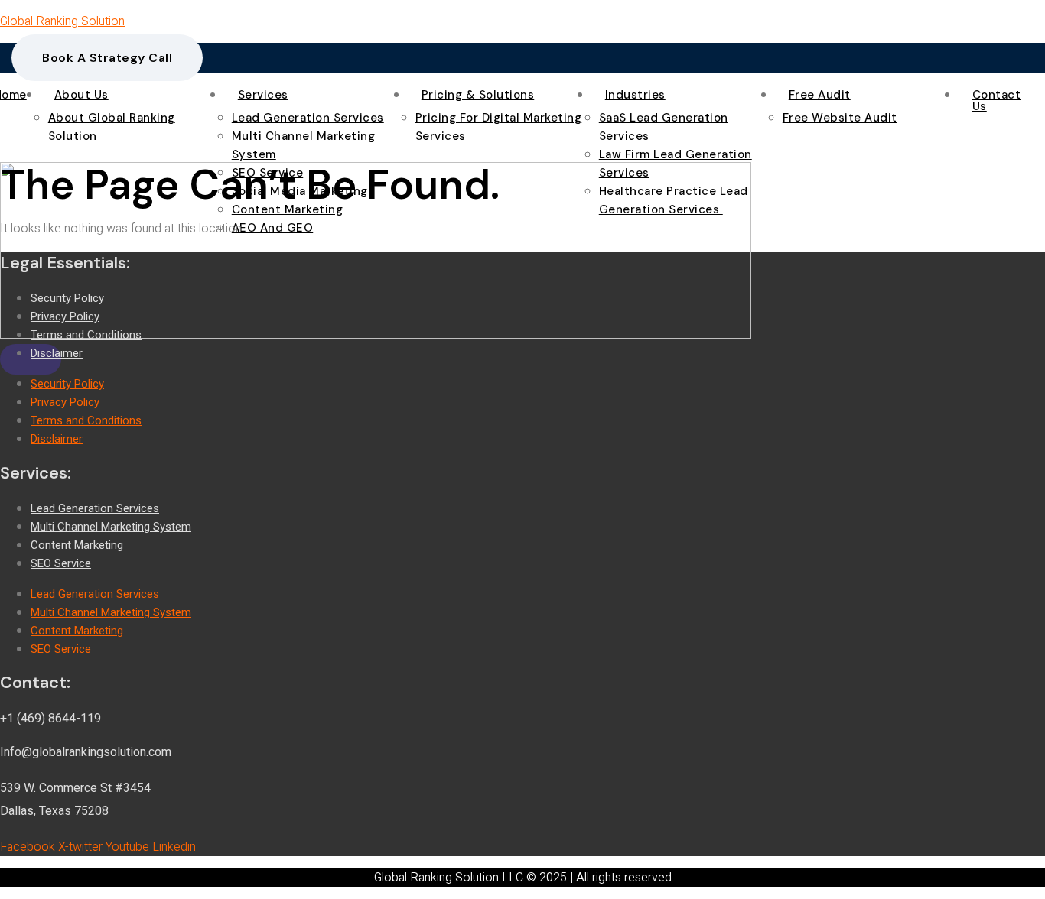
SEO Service (61, 563)
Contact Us (996, 100)
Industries (635, 95)
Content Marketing (77, 545)
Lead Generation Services (308, 117)
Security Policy (67, 298)
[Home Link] (375, 335)
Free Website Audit (840, 117)
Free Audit (820, 95)
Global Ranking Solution (62, 21)
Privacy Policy (65, 316)
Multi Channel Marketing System (111, 527)
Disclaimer (57, 353)
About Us (81, 95)
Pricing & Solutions (478, 95)
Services (263, 95)
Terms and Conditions (86, 335)
